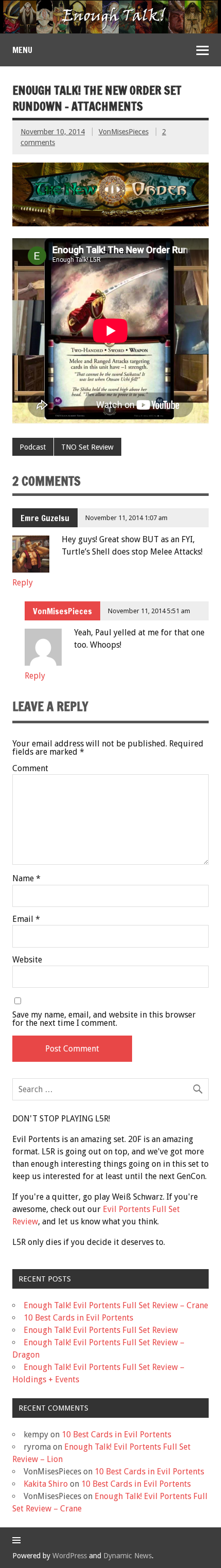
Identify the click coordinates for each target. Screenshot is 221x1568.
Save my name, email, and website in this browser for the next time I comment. (104, 1019)
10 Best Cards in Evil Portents (78, 1318)
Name (26, 879)
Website (27, 960)
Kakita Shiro (46, 1484)
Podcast (33, 447)
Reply (22, 582)
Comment (30, 768)
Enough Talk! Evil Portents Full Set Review (101, 1330)
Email (26, 919)
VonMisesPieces (124, 132)
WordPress (69, 1556)
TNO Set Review (87, 447)
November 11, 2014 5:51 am (149, 611)
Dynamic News (127, 1556)
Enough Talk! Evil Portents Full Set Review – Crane (116, 1305)
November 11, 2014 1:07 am (126, 518)
